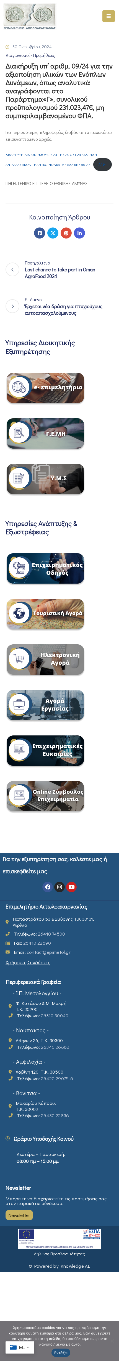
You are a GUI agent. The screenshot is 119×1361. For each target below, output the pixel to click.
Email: (42, 952)
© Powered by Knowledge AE (59, 1266)
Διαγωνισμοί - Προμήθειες (30, 55)
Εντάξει (61, 1353)
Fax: (32, 943)
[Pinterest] (66, 233)
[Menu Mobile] (108, 16)
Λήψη (103, 164)
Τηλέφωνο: (39, 934)
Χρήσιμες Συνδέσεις (28, 962)
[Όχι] (112, 1341)
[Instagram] (59, 887)
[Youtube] (71, 887)
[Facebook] (39, 233)
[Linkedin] (79, 233)
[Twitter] (52, 233)
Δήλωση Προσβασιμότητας (59, 1253)
